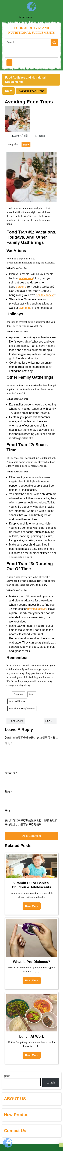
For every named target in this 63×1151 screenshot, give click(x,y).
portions (21, 286)
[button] (61, 1145)
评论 (8, 743)
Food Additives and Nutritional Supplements (25, 79)
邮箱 (8, 791)
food (31, 694)
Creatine (18, 694)
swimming (25, 307)
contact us (15, 1130)
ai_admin (40, 135)
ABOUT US (15, 1098)
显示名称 (11, 773)
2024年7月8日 (19, 135)
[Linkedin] (43, 17)
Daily (8, 90)
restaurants (26, 278)
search (51, 1082)
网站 (7, 810)
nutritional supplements (22, 708)
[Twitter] (39, 17)
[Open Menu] (9, 62)
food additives (17, 701)
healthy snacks (45, 295)
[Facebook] (35, 17)
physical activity (37, 608)
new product (17, 1114)
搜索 (7, 1076)
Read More (30, 904)
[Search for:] (28, 42)
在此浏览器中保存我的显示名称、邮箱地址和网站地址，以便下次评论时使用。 (31, 822)
